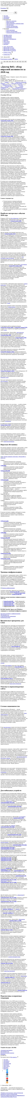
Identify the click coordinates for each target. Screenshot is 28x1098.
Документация (9, 24)
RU (1, 61)
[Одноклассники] (7, 1082)
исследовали (24, 264)
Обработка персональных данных (9, 1092)
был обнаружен (15, 218)
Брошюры (3, 1054)
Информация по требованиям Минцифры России (12, 1096)
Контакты (5, 44)
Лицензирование (7, 37)
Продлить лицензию (11, 21)
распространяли (4, 842)
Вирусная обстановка (17, 83)
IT (15, 61)
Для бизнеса (6, 17)
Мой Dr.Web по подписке (9, 50)
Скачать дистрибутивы (12, 26)
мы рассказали (7, 727)
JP (17, 61)
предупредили (20, 332)
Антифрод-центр (7, 35)
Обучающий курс (5, 615)
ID (1, 63)
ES (10, 61)
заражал (18, 909)
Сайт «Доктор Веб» (8, 46)
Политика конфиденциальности (9, 1095)
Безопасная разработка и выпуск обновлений (12, 1093)
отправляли (3, 772)
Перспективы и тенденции (19, 88)
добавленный (20, 895)
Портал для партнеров (11, 31)
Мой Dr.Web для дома (8, 48)
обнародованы (11, 307)
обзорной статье (4, 377)
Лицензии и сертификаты (9, 39)
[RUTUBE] (7, 1080)
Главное (7, 82)
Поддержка (6, 18)
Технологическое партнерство (13, 32)
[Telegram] (7, 1070)
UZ (22, 61)
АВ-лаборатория (7, 36)
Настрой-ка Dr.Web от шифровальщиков (10, 613)
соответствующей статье (14, 956)
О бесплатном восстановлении (8, 616)
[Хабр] (7, 1076)
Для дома (5, 15)
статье (5, 330)
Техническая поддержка (12, 27)
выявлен (13, 825)
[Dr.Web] (4, 11)
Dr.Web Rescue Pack (5, 617)
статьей (2, 663)
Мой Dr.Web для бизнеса (9, 49)
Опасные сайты (8, 86)
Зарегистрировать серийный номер (15, 23)
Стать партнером (10, 30)
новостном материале (9, 441)
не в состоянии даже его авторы (12, 257)
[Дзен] (7, 1074)
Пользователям (7, 1063)
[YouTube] (7, 1078)
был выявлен (8, 665)
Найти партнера (10, 22)
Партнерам (6, 1064)
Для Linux (20, 84)
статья (8, 303)
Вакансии (5, 40)
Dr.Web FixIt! (6, 54)
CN (4, 61)
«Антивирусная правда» (7, 1050)
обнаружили (9, 801)
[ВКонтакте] (7, 1072)
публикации (8, 421)
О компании (6, 43)
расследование (4, 381)
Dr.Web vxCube (7, 52)
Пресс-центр (6, 41)
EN (7, 61)
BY (25, 61)
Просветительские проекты (7, 1052)
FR (12, 61)
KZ (20, 61)
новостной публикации (15, 683)
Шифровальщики (7, 84)
